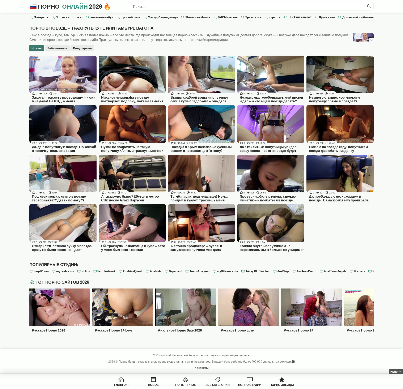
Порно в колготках (69, 17)
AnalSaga (283, 271)
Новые (36, 48)
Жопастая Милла (197, 17)
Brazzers (359, 271)
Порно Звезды (282, 384)
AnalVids (155, 271)
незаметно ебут (101, 17)
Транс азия (253, 17)
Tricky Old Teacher (258, 271)
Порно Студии (249, 384)
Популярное (185, 384)
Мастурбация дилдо (163, 17)
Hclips (86, 271)
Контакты (202, 367)
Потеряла (41, 17)
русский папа (130, 17)
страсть (275, 17)
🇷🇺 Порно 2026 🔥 (70, 6)
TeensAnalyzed (199, 271)
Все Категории (217, 384)
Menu (394, 371)
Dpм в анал (327, 17)
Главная (121, 384)
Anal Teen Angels (335, 271)
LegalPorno (41, 271)
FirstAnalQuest (132, 271)
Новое (153, 384)
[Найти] (369, 6)
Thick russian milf (299, 17)
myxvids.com (65, 271)
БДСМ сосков (228, 17)
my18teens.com (227, 271)
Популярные (82, 48)
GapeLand (175, 271)
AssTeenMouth (306, 271)
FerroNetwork (106, 271)
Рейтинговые (57, 48)
